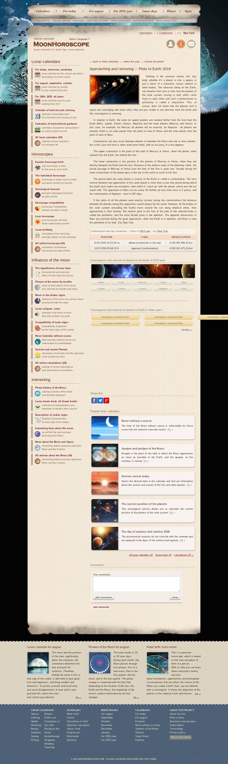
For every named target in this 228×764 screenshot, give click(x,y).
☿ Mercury (142, 282)
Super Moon (142, 736)
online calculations (120, 20)
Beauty (35, 728)
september (56, 83)
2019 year (145, 231)
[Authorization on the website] (170, 45)
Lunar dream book (46, 401)
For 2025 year (108, 740)
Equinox (139, 740)
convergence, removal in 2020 (168, 323)
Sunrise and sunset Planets (51, 349)
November (106, 725)
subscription (145, 33)
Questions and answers (182, 721)
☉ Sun (121, 282)
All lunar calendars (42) (49, 137)
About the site (177, 714)
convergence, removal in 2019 (168, 317)
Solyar (70, 728)
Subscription (176, 725)
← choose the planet (152, 61)
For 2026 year (123, 11)
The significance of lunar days (53, 268)
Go (169, 429)
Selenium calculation (78, 725)
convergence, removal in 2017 (115, 317)
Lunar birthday (44, 229)
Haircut (35, 714)
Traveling (49, 747)
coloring (70, 110)
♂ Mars (183, 282)
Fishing (35, 740)
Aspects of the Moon (146, 728)
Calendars (43, 11)
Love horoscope (44, 216)
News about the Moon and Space (54, 442)
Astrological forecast (47, 189)
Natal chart (73, 714)
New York (188, 33)
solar (57, 308)
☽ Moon (100, 282)
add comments (103, 597)
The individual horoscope (50, 175)
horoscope (78, 20)
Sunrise (139, 732)
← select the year (130, 61)
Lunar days (149, 11)
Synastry (72, 740)
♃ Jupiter (100, 289)
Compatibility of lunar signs (51, 322)
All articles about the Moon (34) (53, 455)
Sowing (35, 736)
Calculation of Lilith (77, 721)
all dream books (67, 401)
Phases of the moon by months (53, 281)
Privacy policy (177, 732)
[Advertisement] (143, 360)
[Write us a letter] (191, 45)
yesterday (66, 69)
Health (34, 721)
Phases (171, 11)
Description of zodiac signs (51, 415)
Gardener (36, 732)
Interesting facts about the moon (54, 428)
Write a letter (177, 717)
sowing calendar (41, 20)
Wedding (49, 743)
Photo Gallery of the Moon (50, 387)
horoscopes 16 (163, 555)
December (106, 728)
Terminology (176, 728)
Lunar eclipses (44, 308)
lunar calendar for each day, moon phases (59, 49)
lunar (78, 728)
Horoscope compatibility (49, 202)
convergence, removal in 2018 (115, 323)
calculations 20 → (184, 555)
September (107, 717)
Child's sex (50, 717)
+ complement (165, 33)
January (105, 732)
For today (69, 11)
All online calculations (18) (51, 363)
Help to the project (180, 737)
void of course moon (143, 20)
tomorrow (53, 69)
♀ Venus (163, 282)
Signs (188, 11)
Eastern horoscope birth (49, 162)
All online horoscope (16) (50, 243)
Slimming (36, 725)
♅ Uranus (141, 289)
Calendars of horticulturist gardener (56, 123)
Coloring (35, 717)
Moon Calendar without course (53, 336)
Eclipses (140, 721)
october (67, 83)
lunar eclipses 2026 (166, 20)
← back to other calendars (104, 61)
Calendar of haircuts (47, 110)
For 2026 (40, 96)
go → (78, 697)
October (105, 721)
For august (96, 11)
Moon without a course (147, 725)
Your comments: (102, 574)
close (175, 597)
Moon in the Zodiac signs (50, 295)
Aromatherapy (52, 736)
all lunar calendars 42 (141, 555)
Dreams (48, 714)
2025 (49, 96)
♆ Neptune (163, 289)
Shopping (49, 740)
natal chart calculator (97, 20)
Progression (73, 732)
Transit (70, 717)
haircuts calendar (62, 20)
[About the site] (181, 45)
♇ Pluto (183, 289)
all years (59, 96)
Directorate (73, 736)
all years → (187, 329)
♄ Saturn (121, 289)
